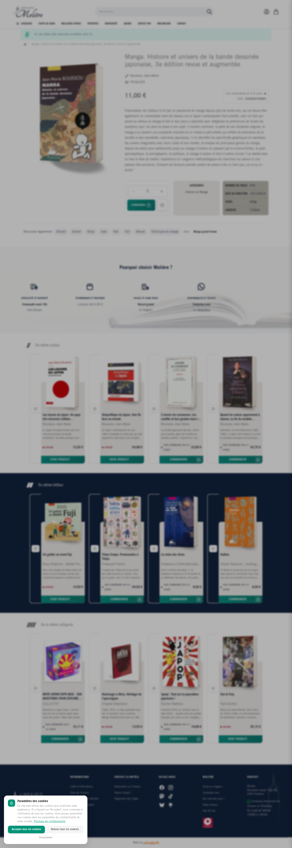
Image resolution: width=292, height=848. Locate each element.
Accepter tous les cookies (26, 829)
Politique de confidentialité (49, 821)
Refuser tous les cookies (65, 829)
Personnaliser (45, 837)
